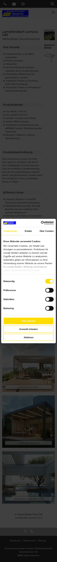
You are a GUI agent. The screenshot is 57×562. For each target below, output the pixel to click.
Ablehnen (28, 337)
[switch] (49, 290)
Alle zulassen (28, 321)
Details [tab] (28, 231)
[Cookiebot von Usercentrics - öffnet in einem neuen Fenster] (41, 223)
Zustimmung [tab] (10, 231)
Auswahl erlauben (28, 329)
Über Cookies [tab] (47, 231)
